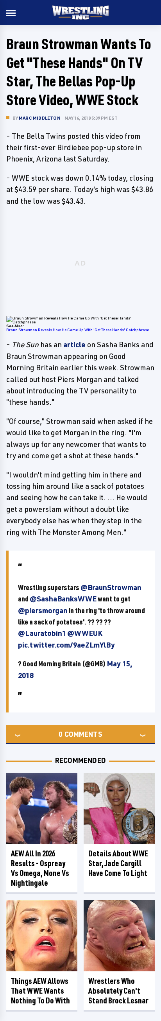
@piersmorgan (43, 610)
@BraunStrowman (110, 587)
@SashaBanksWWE (63, 598)
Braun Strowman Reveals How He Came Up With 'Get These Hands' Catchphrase (77, 329)
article (74, 344)
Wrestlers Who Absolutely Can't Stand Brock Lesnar (118, 990)
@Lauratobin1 (42, 633)
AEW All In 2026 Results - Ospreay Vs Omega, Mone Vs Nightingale (40, 868)
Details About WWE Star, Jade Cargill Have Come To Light (118, 863)
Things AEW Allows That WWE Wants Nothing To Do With (40, 990)
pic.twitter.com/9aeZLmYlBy (66, 645)
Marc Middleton (40, 118)
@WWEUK (84, 633)
